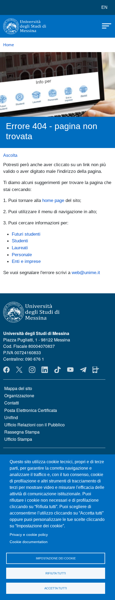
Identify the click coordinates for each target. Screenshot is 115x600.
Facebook (6, 370)
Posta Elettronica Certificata (30, 410)
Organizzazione (19, 395)
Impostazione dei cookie (56, 558)
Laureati (20, 247)
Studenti (20, 240)
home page (53, 200)
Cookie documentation (29, 542)
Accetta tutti (55, 588)
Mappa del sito (18, 388)
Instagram (32, 370)
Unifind (11, 417)
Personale (22, 254)
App (96, 370)
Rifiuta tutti (55, 573)
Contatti (11, 403)
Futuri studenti (26, 234)
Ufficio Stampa (18, 439)
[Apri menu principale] (104, 25)
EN (104, 7)
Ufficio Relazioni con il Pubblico (34, 425)
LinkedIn (44, 370)
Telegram (83, 370)
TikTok (57, 370)
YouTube (70, 370)
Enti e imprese (26, 261)
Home (8, 45)
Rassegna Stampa (22, 432)
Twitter (19, 370)
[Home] (24, 26)
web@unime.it (86, 272)
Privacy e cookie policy (29, 535)
